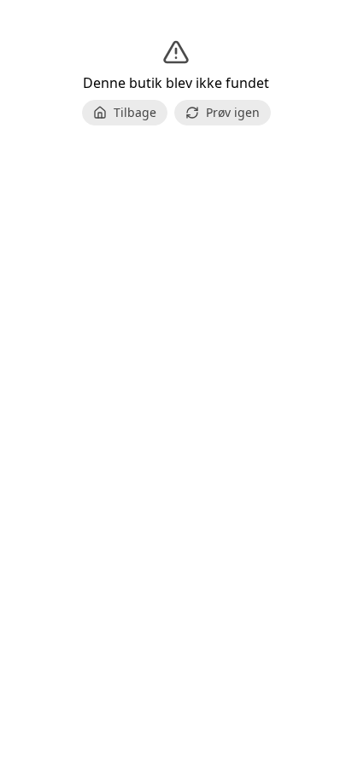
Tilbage (135, 112)
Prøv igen (233, 112)
